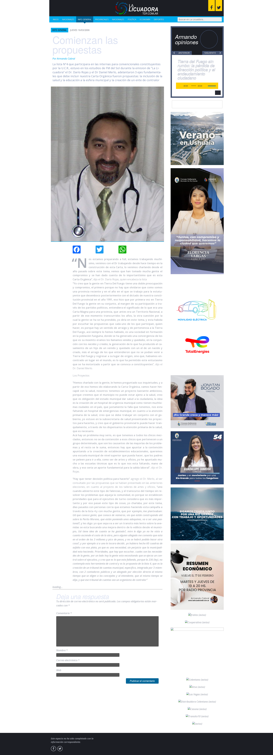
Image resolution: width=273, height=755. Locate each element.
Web (58, 670)
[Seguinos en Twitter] (218, 5)
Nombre (62, 650)
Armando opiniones (186, 39)
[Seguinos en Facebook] (211, 5)
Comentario (64, 613)
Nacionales (68, 19)
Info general (84, 19)
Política (132, 19)
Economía (145, 19)
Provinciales (102, 19)
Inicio (56, 19)
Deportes (159, 19)
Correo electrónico (67, 660)
